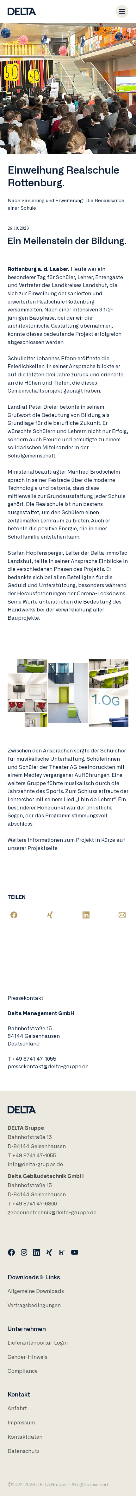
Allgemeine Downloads (36, 1291)
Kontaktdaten (25, 1437)
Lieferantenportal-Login (38, 1343)
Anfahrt (17, 1408)
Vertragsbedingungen (34, 1305)
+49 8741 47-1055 (34, 1059)
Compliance (23, 1371)
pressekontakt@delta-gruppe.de (48, 1066)
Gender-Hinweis (27, 1357)
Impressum (21, 1422)
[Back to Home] (22, 11)
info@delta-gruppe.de (35, 1164)
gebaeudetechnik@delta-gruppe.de (52, 1212)
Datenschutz (24, 1451)
